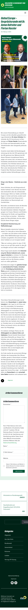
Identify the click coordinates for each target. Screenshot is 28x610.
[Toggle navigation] (25, 13)
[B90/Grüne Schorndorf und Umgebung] (2, 5)
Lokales (7, 555)
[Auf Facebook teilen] (2, 380)
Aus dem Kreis (9, 539)
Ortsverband (9, 7)
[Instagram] (15, 582)
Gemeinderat (8, 547)
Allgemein (10, 380)
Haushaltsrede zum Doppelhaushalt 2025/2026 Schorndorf (14, 508)
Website (5, 458)
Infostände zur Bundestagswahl (14, 496)
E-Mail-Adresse (8, 452)
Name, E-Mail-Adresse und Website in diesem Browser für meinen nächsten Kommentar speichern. (15, 465)
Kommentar (7, 404)
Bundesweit (8, 543)
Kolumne (7, 551)
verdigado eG (12, 601)
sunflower (12, 599)
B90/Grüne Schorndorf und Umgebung (15, 4)
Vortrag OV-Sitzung (10, 559)
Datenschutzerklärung (9, 443)
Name (5, 446)
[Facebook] (12, 582)
